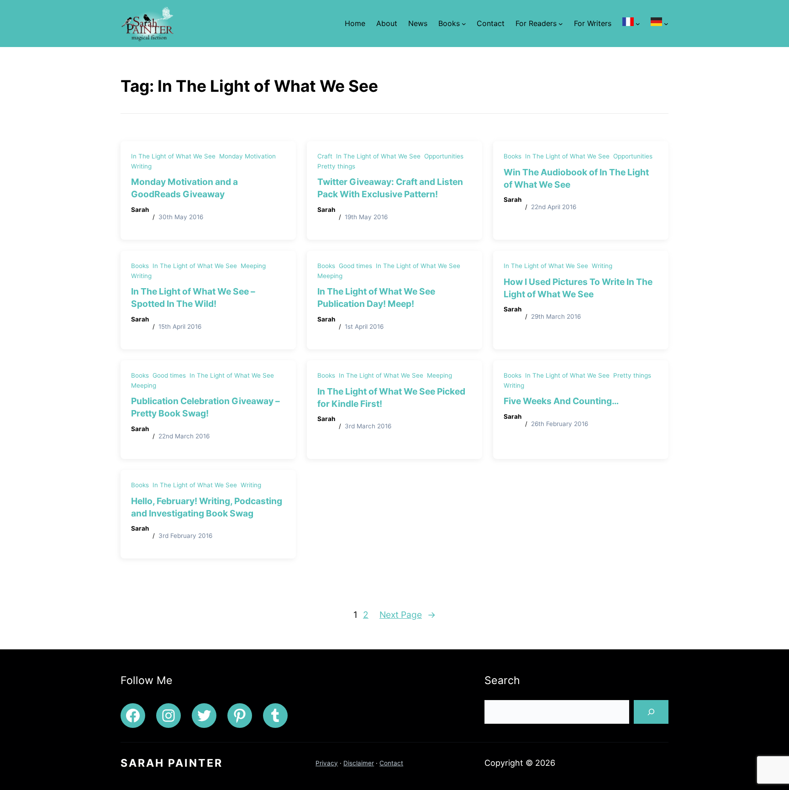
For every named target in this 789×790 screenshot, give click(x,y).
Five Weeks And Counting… (561, 400)
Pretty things (336, 166)
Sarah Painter (172, 763)
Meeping (253, 265)
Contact (391, 763)
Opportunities (443, 156)
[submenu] (638, 23)
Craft (324, 156)
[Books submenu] (464, 23)
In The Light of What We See (173, 156)
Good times (355, 265)
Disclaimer (358, 763)
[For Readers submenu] (560, 23)
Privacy (327, 763)
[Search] (651, 712)
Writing (141, 166)
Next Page (407, 614)
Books (512, 156)
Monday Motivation (247, 156)
